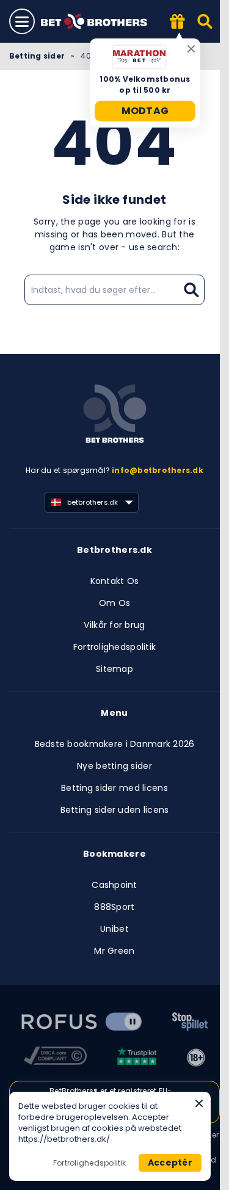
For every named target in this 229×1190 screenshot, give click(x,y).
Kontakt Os (114, 581)
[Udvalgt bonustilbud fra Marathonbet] (178, 22)
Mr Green (114, 951)
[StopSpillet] (190, 1023)
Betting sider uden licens (114, 810)
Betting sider (37, 56)
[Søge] (205, 21)
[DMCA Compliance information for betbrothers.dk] (55, 1058)
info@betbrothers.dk (157, 470)
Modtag (145, 111)
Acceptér (170, 1162)
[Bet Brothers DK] (102, 21)
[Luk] (191, 48)
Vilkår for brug (114, 625)
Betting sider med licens (114, 788)
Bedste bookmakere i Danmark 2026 (115, 744)
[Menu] (22, 21)
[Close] (199, 1103)
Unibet (114, 929)
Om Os (114, 603)
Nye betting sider (114, 766)
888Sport (114, 907)
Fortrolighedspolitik (114, 647)
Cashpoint (114, 885)
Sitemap (114, 669)
